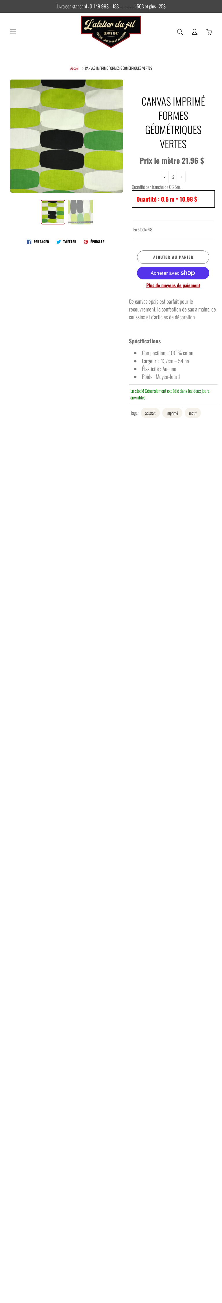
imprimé (172, 413)
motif (193, 413)
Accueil (74, 68)
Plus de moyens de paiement (173, 285)
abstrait (150, 413)
